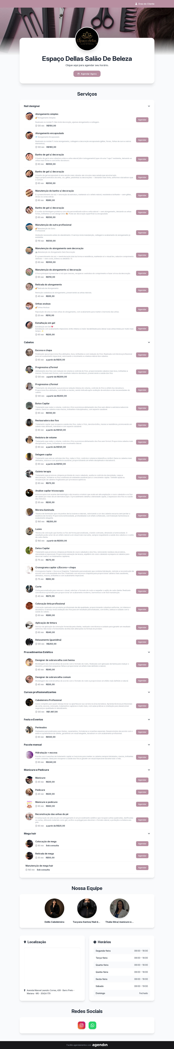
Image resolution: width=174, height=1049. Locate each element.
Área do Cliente (146, 3)
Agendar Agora (88, 73)
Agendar (142, 120)
